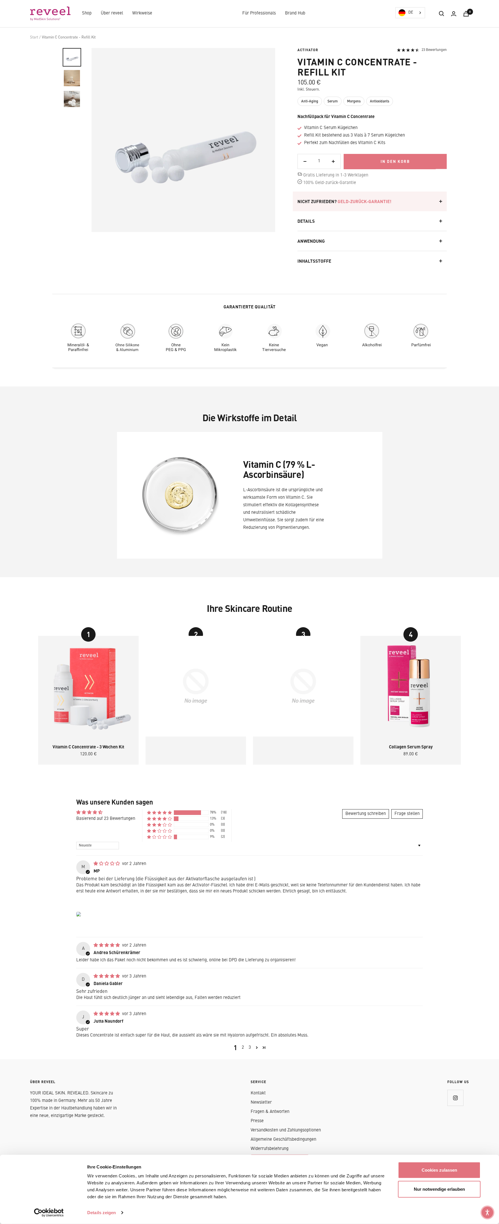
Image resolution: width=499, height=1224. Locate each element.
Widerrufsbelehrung (269, 1149)
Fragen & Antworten (270, 1112)
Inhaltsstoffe (314, 261)
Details (306, 221)
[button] (159, 812)
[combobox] (410, 12)
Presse (257, 1121)
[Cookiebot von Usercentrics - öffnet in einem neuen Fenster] (49, 1212)
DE (410, 12)
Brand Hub (295, 13)
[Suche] (441, 13)
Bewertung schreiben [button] (365, 814)
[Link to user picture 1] (78, 914)
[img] (107, 864)
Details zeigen (101, 1212)
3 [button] (250, 1048)
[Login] (453, 13)
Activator (307, 50)
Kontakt (258, 1093)
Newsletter (261, 1102)
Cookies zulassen (439, 1170)
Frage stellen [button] (407, 814)
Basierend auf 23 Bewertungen (105, 819)
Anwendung (311, 241)
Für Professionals (259, 13)
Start (34, 37)
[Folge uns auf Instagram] (455, 1098)
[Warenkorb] (466, 13)
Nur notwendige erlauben (439, 1188)
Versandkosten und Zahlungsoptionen (286, 1130)
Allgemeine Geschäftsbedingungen (283, 1140)
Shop (87, 13)
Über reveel (112, 13)
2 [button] (243, 1048)
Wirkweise (142, 13)
